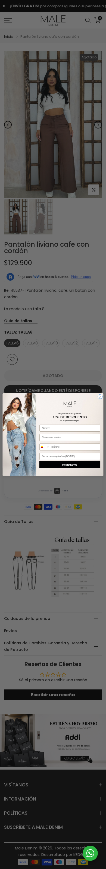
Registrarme (69, 464)
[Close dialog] (100, 396)
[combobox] (44, 447)
